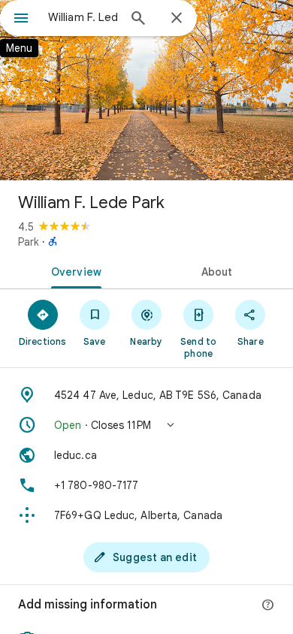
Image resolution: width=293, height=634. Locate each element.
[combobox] (82, 17)
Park (28, 242)
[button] (146, 425)
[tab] (73, 270)
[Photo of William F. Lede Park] (146, 90)
